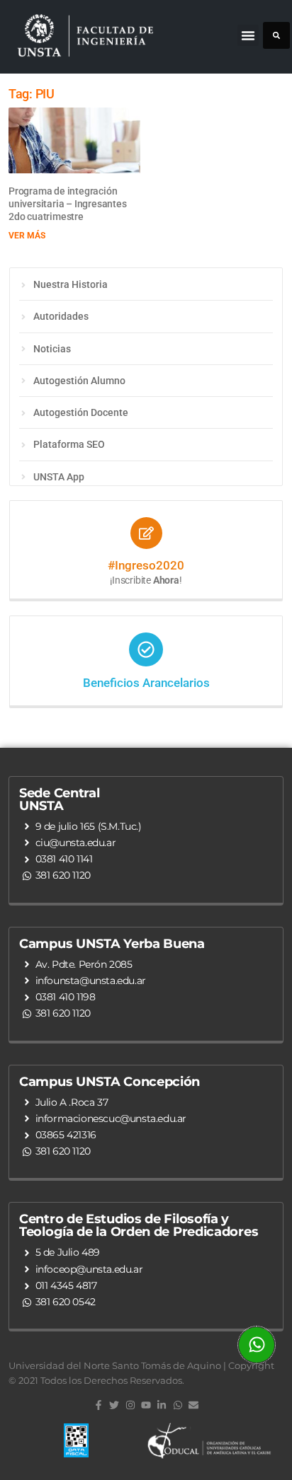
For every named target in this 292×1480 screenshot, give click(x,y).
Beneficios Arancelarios (146, 683)
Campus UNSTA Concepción (109, 1081)
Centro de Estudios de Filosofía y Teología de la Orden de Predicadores (138, 1225)
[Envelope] (193, 1405)
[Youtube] (146, 1405)
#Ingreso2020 (146, 565)
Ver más (27, 236)
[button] (248, 35)
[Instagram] (129, 1405)
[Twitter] (114, 1405)
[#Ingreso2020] (146, 533)
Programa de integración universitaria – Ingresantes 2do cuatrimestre (68, 203)
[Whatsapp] (178, 1405)
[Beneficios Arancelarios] (146, 649)
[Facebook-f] (98, 1405)
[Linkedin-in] (161, 1405)
